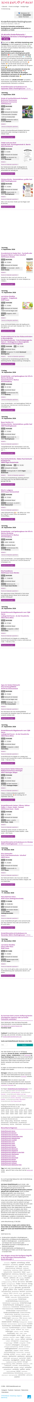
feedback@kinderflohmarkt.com (12, 1036)
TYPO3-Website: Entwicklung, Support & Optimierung (11, 1396)
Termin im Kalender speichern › (9, 127)
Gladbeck (8, 1096)
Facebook (10, 1390)
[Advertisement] (17, 227)
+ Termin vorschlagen (13, 6)
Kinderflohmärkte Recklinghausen (16, 21)
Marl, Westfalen (15, 1099)
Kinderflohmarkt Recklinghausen (18, 1089)
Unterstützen (5, 1392)
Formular (23, 1076)
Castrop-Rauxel (10, 1092)
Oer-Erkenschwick (11, 1101)
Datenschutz (24, 1390)
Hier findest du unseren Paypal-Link (11, 1026)
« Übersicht (4, 6)
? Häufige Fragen (24, 6)
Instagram (4, 1390)
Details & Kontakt (7, 137)
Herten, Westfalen (11, 1098)
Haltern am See (16, 1094)
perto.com (30, 1170)
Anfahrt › (3, 124)
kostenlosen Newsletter (7, 1085)
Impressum (17, 1390)
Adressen (27, 1055)
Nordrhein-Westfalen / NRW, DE (10, 24)
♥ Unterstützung (5, 9)
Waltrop (24, 1096)
